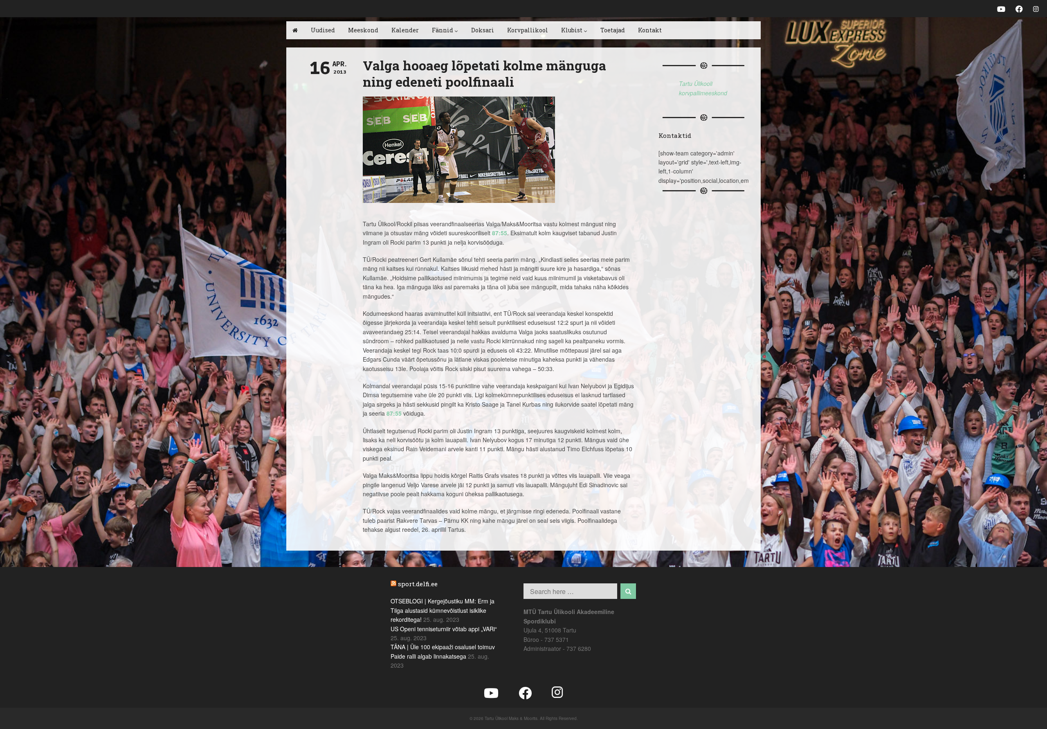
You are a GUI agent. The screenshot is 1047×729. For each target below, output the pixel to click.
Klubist (571, 30)
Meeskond (363, 30)
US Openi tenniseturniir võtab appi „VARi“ (444, 629)
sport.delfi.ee (418, 584)
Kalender (405, 30)
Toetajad (612, 30)
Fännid (442, 30)
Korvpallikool (527, 30)
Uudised (323, 30)
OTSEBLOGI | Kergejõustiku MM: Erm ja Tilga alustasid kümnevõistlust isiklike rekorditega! (442, 610)
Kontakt (650, 30)
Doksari (482, 30)
